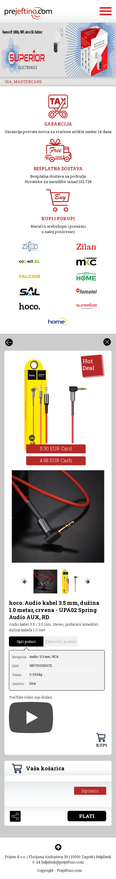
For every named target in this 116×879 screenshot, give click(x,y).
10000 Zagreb (82, 856)
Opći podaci (26, 641)
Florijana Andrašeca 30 (48, 856)
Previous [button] (24, 581)
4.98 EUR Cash (56, 460)
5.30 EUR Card (56, 448)
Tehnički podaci (60, 641)
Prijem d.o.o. (15, 856)
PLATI (87, 816)
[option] (58, 50)
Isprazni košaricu (90, 791)
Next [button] (87, 581)
